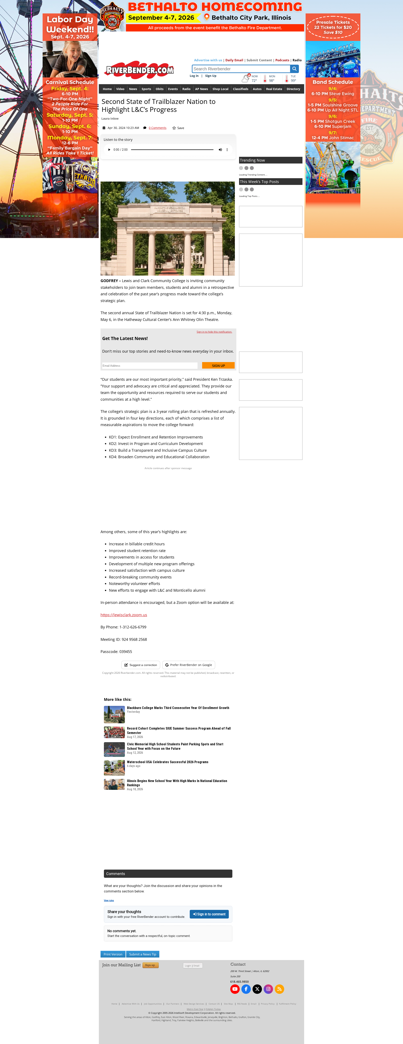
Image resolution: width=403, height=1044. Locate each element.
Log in (194, 76)
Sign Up (210, 76)
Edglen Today (213, 1009)
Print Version (113, 954)
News (133, 89)
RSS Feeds (242, 1003)
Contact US (214, 1003)
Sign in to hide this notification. (214, 332)
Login (188, 965)
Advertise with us (208, 60)
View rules (109, 900)
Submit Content (259, 60)
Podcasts (282, 60)
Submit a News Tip (142, 954)
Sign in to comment (210, 914)
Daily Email (234, 60)
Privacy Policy (268, 1003)
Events (173, 89)
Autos (257, 89)
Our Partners (172, 1003)
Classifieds (240, 89)
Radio (297, 60)
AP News (201, 89)
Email (196, 965)
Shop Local (220, 89)
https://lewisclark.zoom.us (124, 614)
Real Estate (274, 89)
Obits (160, 89)
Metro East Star (195, 1009)
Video (120, 89)
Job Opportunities (153, 1003)
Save (180, 128)
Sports (146, 89)
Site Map (228, 1003)
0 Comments (157, 128)
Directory (293, 89)
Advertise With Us (131, 1003)
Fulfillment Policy (287, 1003)
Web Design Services (194, 1003)
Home (107, 89)
